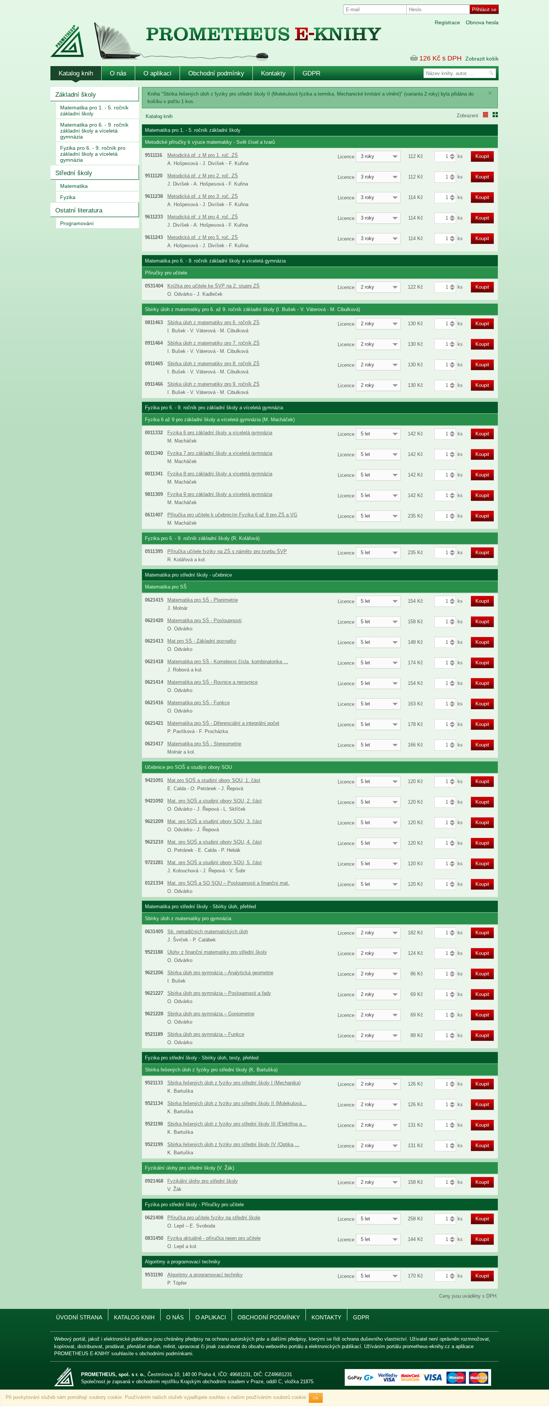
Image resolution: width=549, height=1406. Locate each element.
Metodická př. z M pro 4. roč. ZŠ (202, 217)
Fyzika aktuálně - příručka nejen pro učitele (214, 1238)
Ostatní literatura (78, 210)
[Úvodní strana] (199, 36)
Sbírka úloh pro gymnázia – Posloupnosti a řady (219, 993)
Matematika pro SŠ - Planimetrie (202, 600)
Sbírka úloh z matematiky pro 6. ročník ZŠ (213, 322)
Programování (77, 223)
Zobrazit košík (482, 59)
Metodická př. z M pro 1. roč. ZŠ (202, 155)
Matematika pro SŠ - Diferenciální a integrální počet (223, 723)
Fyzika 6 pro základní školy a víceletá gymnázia (219, 432)
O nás (118, 73)
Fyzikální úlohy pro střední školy (202, 1181)
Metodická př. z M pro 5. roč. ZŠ (202, 237)
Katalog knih (76, 73)
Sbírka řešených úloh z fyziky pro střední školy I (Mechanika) (234, 1083)
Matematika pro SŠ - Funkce (198, 702)
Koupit (482, 156)
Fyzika (67, 197)
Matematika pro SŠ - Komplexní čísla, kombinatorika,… (227, 661)
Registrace (447, 22)
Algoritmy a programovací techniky (205, 1275)
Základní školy (75, 94)
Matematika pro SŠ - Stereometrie (204, 744)
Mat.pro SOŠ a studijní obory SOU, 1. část (213, 780)
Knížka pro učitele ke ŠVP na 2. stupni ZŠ (213, 286)
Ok (316, 1398)
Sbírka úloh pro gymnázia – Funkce (205, 1034)
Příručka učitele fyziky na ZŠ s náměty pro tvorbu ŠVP (227, 551)
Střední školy (73, 173)
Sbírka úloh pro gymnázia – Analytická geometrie (220, 972)
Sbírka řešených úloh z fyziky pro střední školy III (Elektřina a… (237, 1124)
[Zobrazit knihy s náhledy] (495, 114)
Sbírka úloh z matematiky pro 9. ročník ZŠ (213, 384)
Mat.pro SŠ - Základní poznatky (201, 641)
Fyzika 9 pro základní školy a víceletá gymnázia (219, 494)
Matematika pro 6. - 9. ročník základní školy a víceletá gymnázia (94, 131)
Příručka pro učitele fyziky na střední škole (213, 1217)
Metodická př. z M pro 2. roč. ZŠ (202, 176)
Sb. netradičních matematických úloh (207, 931)
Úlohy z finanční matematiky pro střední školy (217, 952)
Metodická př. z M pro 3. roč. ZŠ (202, 196)
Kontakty (273, 73)
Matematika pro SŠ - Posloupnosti (204, 620)
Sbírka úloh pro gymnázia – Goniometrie (210, 1014)
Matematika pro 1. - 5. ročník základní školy (94, 111)
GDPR (311, 73)
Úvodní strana (79, 1317)
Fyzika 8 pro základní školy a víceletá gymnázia (219, 474)
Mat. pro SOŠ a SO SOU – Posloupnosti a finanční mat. (228, 883)
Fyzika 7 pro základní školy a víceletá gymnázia (219, 453)
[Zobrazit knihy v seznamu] (485, 114)
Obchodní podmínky (216, 73)
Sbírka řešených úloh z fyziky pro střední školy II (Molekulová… (237, 1103)
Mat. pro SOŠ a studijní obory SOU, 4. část (214, 842)
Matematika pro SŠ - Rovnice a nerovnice (212, 682)
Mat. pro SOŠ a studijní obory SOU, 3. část (214, 821)
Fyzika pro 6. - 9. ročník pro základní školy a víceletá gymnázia (92, 154)
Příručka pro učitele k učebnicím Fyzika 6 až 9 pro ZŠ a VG (232, 515)
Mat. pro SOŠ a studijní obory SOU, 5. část (214, 862)
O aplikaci (157, 73)
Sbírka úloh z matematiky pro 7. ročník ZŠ (213, 343)
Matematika (74, 186)
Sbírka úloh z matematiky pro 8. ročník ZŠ (213, 363)
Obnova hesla (482, 22)
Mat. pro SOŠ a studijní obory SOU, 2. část (214, 801)
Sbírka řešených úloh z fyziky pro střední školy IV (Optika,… (233, 1144)
